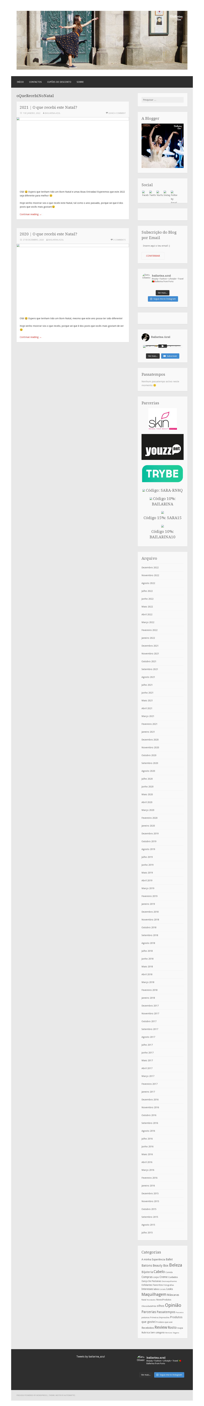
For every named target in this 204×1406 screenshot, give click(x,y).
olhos (160, 1305)
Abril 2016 (147, 1162)
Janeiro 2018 (148, 997)
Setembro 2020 (150, 763)
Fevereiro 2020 (149, 817)
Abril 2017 (147, 1068)
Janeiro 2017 (148, 1091)
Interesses (147, 1289)
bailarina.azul (52, 113)
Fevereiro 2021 (149, 724)
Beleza (175, 1265)
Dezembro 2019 (150, 833)
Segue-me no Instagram (164, 299)
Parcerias (149, 1312)
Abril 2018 (147, 974)
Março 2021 (148, 716)
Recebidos (148, 1327)
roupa (180, 1328)
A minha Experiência (153, 1259)
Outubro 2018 (149, 927)
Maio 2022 (147, 606)
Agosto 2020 (148, 771)
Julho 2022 (147, 591)
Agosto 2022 (148, 583)
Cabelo (159, 1271)
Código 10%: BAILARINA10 (162, 534)
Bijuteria (147, 1272)
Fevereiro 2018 (149, 990)
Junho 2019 (147, 864)
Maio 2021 (147, 700)
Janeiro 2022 (148, 637)
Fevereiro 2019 (149, 896)
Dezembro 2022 (150, 567)
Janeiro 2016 (148, 1185)
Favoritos (158, 1285)
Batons (147, 1265)
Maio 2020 (147, 794)
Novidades (151, 1300)
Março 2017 (148, 1076)
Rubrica (146, 1332)
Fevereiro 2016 (149, 1177)
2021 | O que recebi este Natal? (48, 107)
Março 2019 (148, 888)
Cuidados (173, 1277)
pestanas (145, 1317)
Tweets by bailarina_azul (90, 1356)
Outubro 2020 (149, 755)
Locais (163, 1289)
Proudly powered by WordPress (32, 1395)
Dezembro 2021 (150, 645)
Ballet (169, 1259)
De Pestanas (154, 1281)
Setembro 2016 (150, 1123)
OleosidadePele (149, 1306)
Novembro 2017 (150, 1013)
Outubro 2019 (149, 841)
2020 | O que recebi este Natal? (48, 234)
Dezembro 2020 (150, 739)
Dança (145, 1281)
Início (20, 82)
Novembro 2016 (150, 1107)
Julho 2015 (147, 1232)
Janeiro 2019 (148, 904)
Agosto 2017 (148, 1037)
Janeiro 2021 (148, 731)
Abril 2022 (147, 614)
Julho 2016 (147, 1138)
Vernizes (168, 1333)
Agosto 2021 (148, 677)
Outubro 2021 (149, 661)
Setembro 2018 (150, 935)
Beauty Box (160, 1265)
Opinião (173, 1305)
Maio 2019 (147, 872)
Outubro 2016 (149, 1115)
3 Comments (119, 240)
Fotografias (169, 1285)
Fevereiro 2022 (149, 630)
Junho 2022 (147, 598)
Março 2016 (148, 1170)
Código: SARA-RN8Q (164, 490)
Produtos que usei (164, 1322)
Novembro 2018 (150, 919)
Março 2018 (148, 982)
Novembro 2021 (150, 653)
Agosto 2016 (148, 1130)
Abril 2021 (147, 708)
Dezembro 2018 (150, 911)
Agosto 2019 (148, 849)
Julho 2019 (147, 857)
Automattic (69, 1395)
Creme (164, 1277)
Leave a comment (117, 113)
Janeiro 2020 (148, 825)
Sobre (80, 82)
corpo (156, 1277)
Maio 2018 (147, 966)
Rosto (172, 1328)
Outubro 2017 (149, 1021)
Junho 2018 (147, 958)
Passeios (180, 1312)
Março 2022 (148, 622)
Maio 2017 (147, 1060)
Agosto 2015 (148, 1224)
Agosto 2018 (148, 943)
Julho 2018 (147, 950)
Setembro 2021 (150, 669)
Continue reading (31, 214)
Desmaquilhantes (169, 1281)
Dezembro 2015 (150, 1193)
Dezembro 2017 (150, 1005)
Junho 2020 (147, 786)
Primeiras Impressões (159, 1317)
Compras (147, 1277)
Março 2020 (148, 810)
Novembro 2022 (150, 575)
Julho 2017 (147, 1044)
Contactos (35, 82)
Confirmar (153, 255)
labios (156, 1289)
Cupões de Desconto (59, 82)
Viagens (176, 1333)
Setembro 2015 (150, 1216)
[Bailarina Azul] (102, 68)
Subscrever (172, 356)
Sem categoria (157, 1332)
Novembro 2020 (150, 747)
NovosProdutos (163, 1299)
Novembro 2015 (150, 1201)
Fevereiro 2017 (149, 1083)
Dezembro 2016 (150, 1099)
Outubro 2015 (149, 1209)
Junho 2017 (147, 1052)
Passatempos (166, 1312)
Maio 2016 (147, 1154)
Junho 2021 (147, 692)
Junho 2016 (147, 1146)
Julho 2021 (147, 684)
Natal (144, 1300)
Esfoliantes (147, 1285)
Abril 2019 (147, 880)
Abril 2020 (147, 802)
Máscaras (173, 1294)
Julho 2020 (147, 778)
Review (161, 1327)
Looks (169, 1289)
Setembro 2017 (150, 1029)
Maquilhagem (154, 1294)
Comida (169, 1272)
